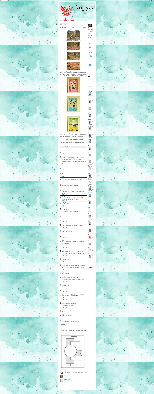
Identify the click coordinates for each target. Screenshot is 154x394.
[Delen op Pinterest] (68, 146)
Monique (90, 27)
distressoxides (90, 55)
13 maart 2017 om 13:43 (64, 169)
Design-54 (89, 221)
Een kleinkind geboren (92, 108)
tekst (89, 69)
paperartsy (90, 64)
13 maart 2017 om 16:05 (64, 200)
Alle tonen (92, 260)
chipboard (90, 51)
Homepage (73, 325)
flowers (89, 57)
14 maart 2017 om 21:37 (64, 299)
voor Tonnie (92, 174)
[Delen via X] (66, 146)
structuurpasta (90, 68)
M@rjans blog (90, 166)
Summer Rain (92, 115)
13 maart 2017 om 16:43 (64, 205)
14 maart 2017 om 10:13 (64, 281)
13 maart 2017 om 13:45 (64, 176)
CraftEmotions (90, 52)
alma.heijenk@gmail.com (64, 202)
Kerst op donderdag (66, 375)
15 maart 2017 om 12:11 (64, 307)
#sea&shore (90, 43)
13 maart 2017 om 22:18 (64, 255)
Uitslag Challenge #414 (92, 236)
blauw (89, 48)
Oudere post (85, 325)
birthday (90, 47)
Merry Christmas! (92, 128)
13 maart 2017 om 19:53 (64, 227)
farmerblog (89, 139)
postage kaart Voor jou (92, 243)
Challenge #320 (92, 121)
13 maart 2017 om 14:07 (64, 181)
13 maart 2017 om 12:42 (64, 153)
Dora (62, 314)
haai (89, 59)
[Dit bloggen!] (65, 146)
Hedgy (89, 61)
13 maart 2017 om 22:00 (64, 247)
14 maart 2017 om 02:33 (64, 274)
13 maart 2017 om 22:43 (64, 261)
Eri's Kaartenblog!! (90, 126)
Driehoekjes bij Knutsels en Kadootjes (68, 371)
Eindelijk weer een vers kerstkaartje (67, 379)
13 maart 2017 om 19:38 (64, 221)
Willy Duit (77, 74)
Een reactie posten (63, 324)
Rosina (62, 240)
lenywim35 (63, 196)
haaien (89, 60)
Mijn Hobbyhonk (90, 186)
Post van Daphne (90, 106)
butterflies (90, 50)
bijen (89, 46)
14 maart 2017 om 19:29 (64, 291)
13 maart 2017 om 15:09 (64, 194)
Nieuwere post (61, 325)
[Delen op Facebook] (67, 146)
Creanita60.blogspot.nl (64, 167)
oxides (89, 63)
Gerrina (62, 276)
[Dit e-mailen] (65, 146)
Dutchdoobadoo (90, 56)
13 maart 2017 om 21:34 (64, 238)
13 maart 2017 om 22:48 (64, 269)
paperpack (90, 65)
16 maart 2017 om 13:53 (64, 312)
